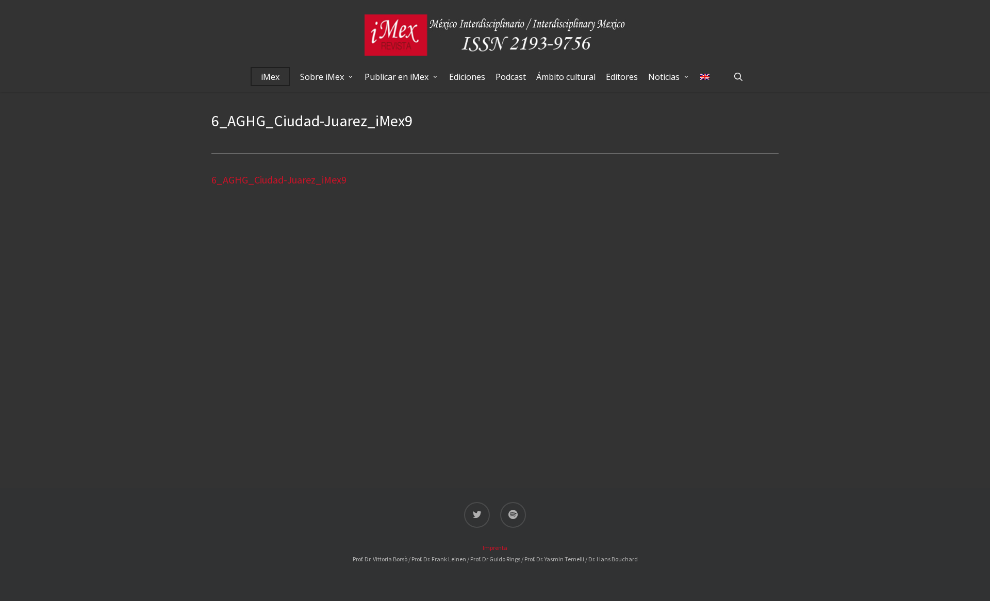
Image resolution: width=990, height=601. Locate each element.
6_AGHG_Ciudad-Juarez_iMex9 (278, 179)
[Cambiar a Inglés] (705, 76)
